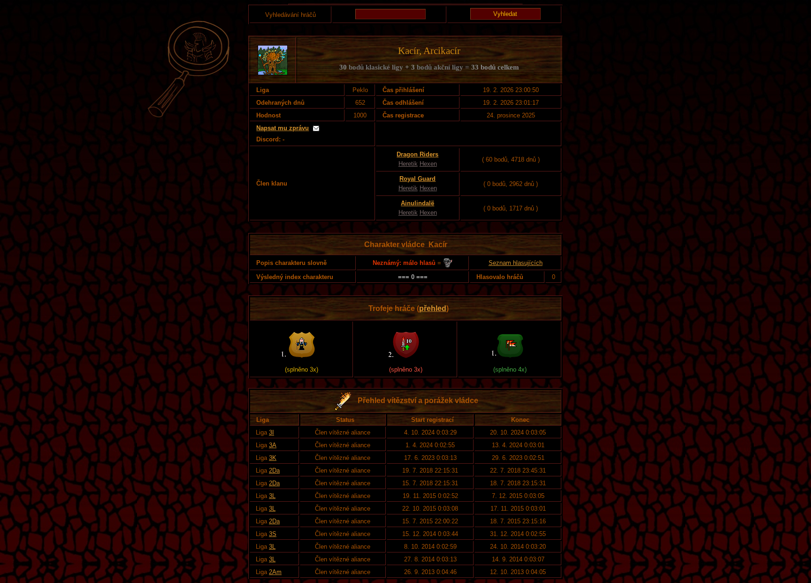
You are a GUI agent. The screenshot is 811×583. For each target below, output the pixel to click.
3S (272, 533)
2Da (274, 470)
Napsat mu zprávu (282, 128)
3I (271, 432)
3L (272, 495)
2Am (275, 571)
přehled (432, 308)
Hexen (428, 163)
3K (272, 457)
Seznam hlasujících (516, 262)
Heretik (408, 163)
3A (272, 445)
